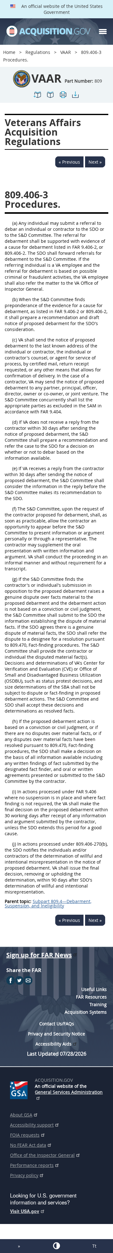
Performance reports (32, 1165)
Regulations (37, 52)
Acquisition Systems (86, 1012)
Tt (94, 1246)
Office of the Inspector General (42, 1155)
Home (9, 52)
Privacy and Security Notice (56, 1034)
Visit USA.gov (24, 1211)
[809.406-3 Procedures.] (37, 97)
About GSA (21, 1115)
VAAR (65, 52)
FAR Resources (91, 997)
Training (98, 1004)
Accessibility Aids (53, 1044)
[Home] (48, 32)
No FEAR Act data (28, 1145)
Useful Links (94, 989)
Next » (95, 162)
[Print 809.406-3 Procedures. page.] (62, 97)
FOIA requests (25, 1135)
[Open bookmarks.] (50, 97)
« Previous (69, 162)
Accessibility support (32, 1125)
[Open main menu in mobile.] (103, 31)
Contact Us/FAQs (56, 1024)
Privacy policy (24, 1175)
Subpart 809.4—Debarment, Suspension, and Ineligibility (48, 903)
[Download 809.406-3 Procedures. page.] (75, 97)
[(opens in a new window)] (20, 1089)
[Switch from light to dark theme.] (56, 1245)
